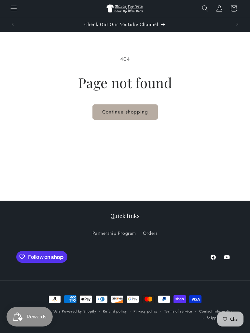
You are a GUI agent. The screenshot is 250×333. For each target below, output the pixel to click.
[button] (14, 8)
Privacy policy (145, 311)
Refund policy (115, 311)
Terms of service (178, 311)
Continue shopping (125, 111)
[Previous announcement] (13, 24)
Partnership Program (114, 233)
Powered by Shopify (79, 311)
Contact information (216, 311)
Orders (150, 233)
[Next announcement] (237, 24)
